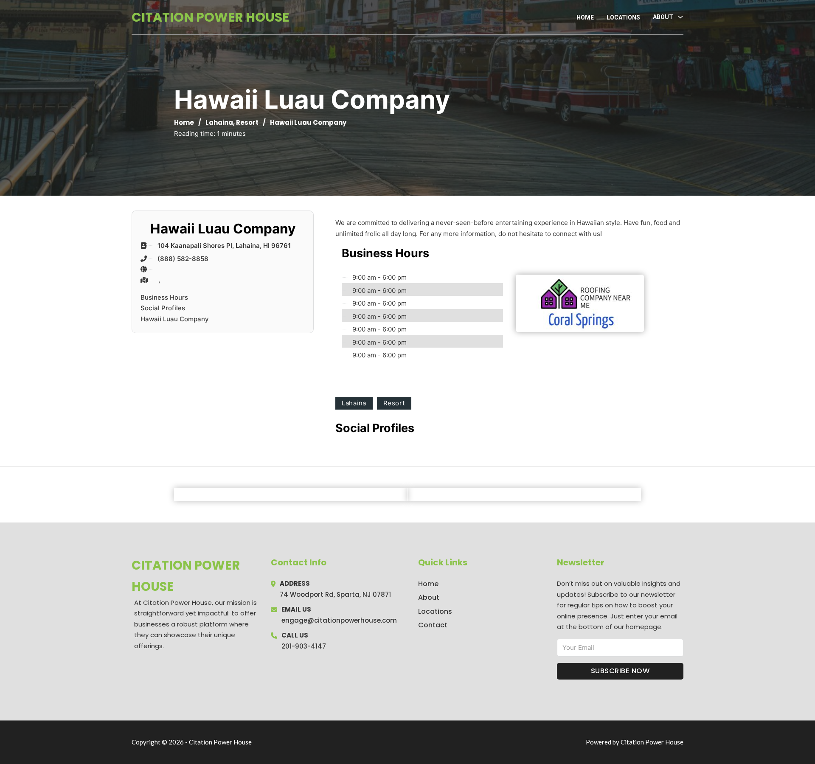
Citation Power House (210, 17)
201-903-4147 (303, 646)
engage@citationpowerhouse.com (339, 620)
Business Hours (164, 297)
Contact (432, 625)
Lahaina (219, 122)
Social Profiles (163, 308)
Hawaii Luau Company (175, 319)
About (428, 597)
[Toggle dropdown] (680, 17)
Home (585, 17)
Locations (623, 17)
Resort (247, 122)
